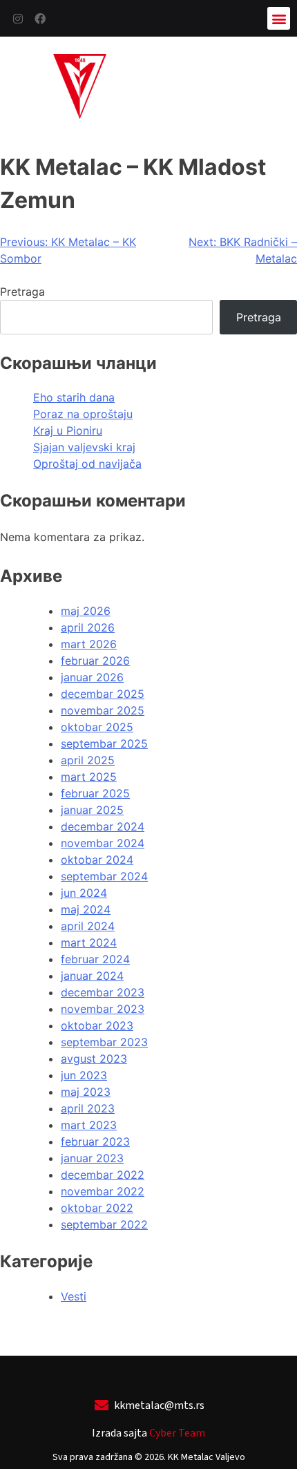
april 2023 (88, 1108)
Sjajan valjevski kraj (84, 447)
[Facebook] (40, 19)
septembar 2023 (104, 1042)
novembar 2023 (102, 1009)
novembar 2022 (102, 1191)
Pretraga (22, 291)
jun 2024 (84, 893)
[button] (278, 18)
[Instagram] (18, 19)
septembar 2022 (104, 1224)
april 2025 (88, 760)
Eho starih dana (74, 397)
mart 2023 (89, 1125)
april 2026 (88, 627)
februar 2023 (95, 1141)
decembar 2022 (102, 1175)
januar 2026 (92, 677)
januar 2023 (92, 1158)
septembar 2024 (104, 876)
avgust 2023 (94, 1058)
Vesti (73, 1296)
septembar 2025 (104, 743)
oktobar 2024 (97, 859)
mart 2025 (89, 777)
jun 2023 (84, 1075)
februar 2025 (95, 793)
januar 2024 (92, 976)
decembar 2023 (102, 992)
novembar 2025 (102, 710)
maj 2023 (86, 1092)
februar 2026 (95, 660)
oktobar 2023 (97, 1025)
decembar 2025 (102, 694)
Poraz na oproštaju (83, 414)
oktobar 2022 (97, 1208)
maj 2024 (86, 909)
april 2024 (88, 926)
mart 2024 (89, 942)
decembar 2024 (102, 826)
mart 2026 (89, 644)
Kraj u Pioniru (67, 430)
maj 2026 (86, 611)
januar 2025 (92, 810)
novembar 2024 (102, 843)
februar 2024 (95, 959)
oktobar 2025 (97, 727)
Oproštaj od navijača (87, 464)
